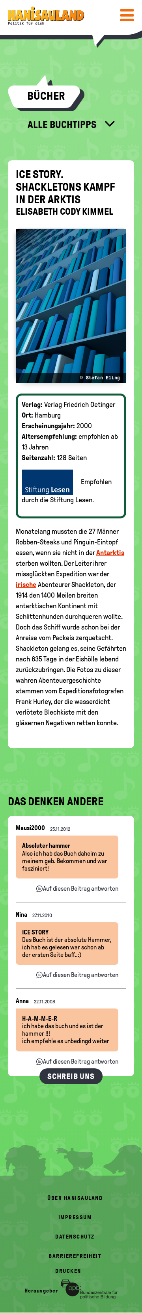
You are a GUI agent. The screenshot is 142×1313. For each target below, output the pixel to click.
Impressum (75, 1217)
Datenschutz (75, 1237)
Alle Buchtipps (63, 124)
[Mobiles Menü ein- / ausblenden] (127, 15)
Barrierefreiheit (75, 1256)
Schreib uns (71, 1076)
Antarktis (110, 553)
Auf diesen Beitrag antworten (80, 888)
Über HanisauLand (75, 1198)
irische (26, 585)
